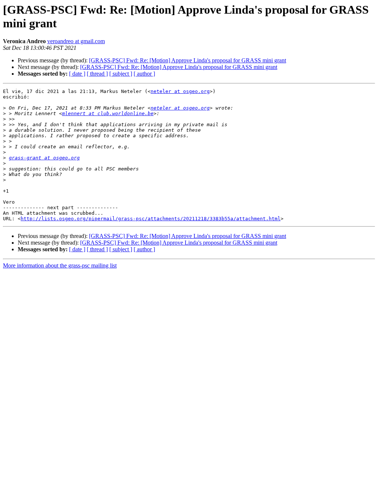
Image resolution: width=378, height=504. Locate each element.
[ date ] (77, 73)
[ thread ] (97, 73)
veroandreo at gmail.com (76, 41)
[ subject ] (120, 73)
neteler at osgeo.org (180, 91)
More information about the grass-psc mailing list (60, 265)
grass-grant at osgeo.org (44, 157)
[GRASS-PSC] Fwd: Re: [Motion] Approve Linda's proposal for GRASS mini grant (187, 60)
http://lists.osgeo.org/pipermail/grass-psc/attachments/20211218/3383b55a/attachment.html (151, 218)
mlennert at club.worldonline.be (108, 113)
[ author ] (144, 73)
